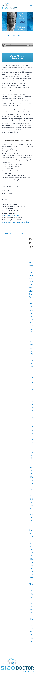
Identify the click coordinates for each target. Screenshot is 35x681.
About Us (31, 587)
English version (32, 389)
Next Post (21, 233)
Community (31, 520)
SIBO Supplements (31, 499)
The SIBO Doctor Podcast (11, 35)
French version (32, 430)
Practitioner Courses (31, 278)
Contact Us (31, 600)
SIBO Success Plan (31, 262)
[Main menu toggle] (31, 6)
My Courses (31, 549)
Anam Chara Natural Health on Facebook (16, 222)
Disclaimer (31, 634)
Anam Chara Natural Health (11, 215)
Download (5, 211)
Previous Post (6, 233)
